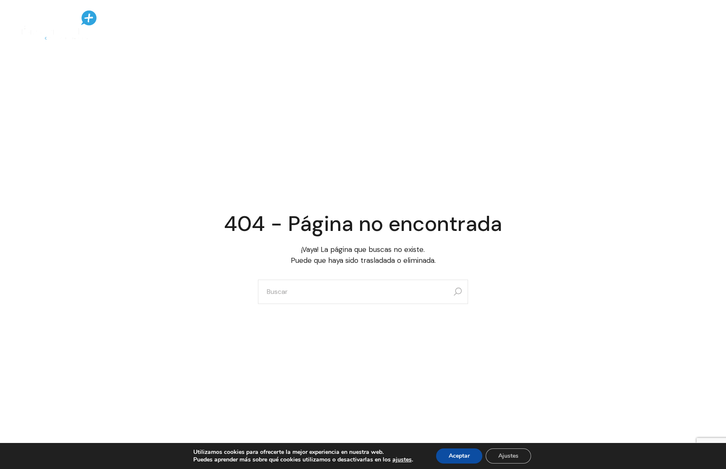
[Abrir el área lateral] (685, 25)
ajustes (402, 460)
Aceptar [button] (459, 456)
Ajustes (508, 456)
